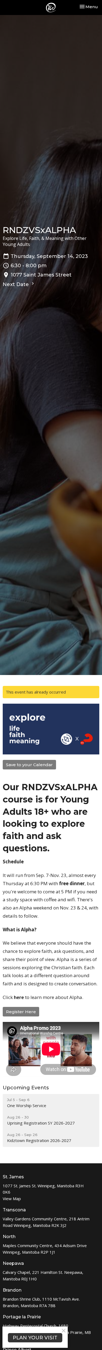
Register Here (21, 1011)
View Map (12, 1198)
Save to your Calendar (29, 764)
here (19, 997)
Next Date (16, 284)
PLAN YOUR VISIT (35, 1338)
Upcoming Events (26, 1088)
